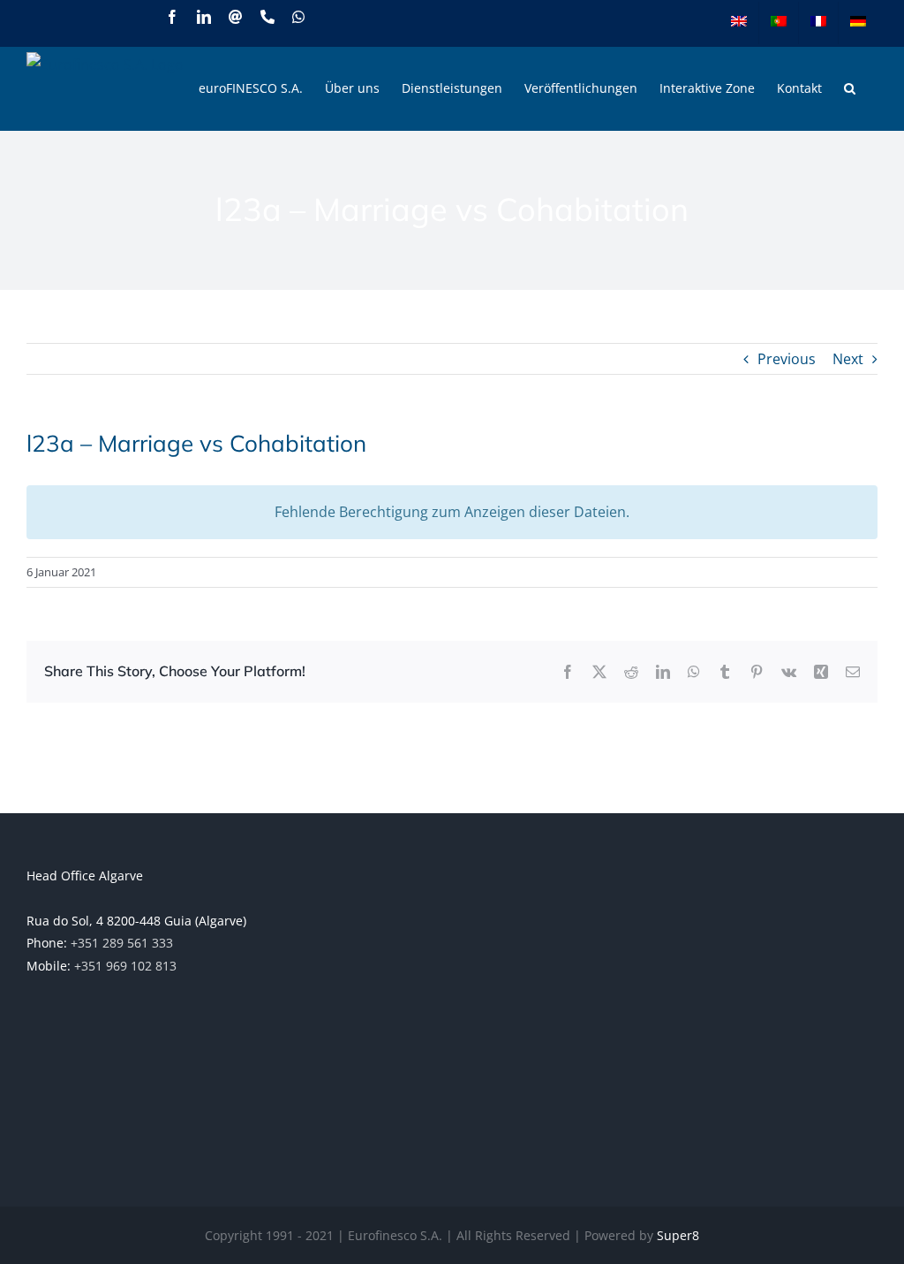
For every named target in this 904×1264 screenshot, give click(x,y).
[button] (849, 88)
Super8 (678, 1235)
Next (847, 359)
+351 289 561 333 (122, 942)
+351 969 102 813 (125, 965)
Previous (786, 359)
